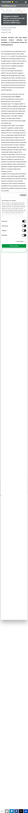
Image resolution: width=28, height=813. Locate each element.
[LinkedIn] (11, 811)
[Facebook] (16, 811)
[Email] (7, 811)
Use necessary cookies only (14, 250)
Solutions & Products (7, 12)
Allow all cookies (14, 246)
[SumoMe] (26, 811)
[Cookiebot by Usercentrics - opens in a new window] (20, 195)
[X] (21, 811)
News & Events (9, 10)
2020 (24, 10)
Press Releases (17, 10)
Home (3, 10)
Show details (20, 241)
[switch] (24, 226)
